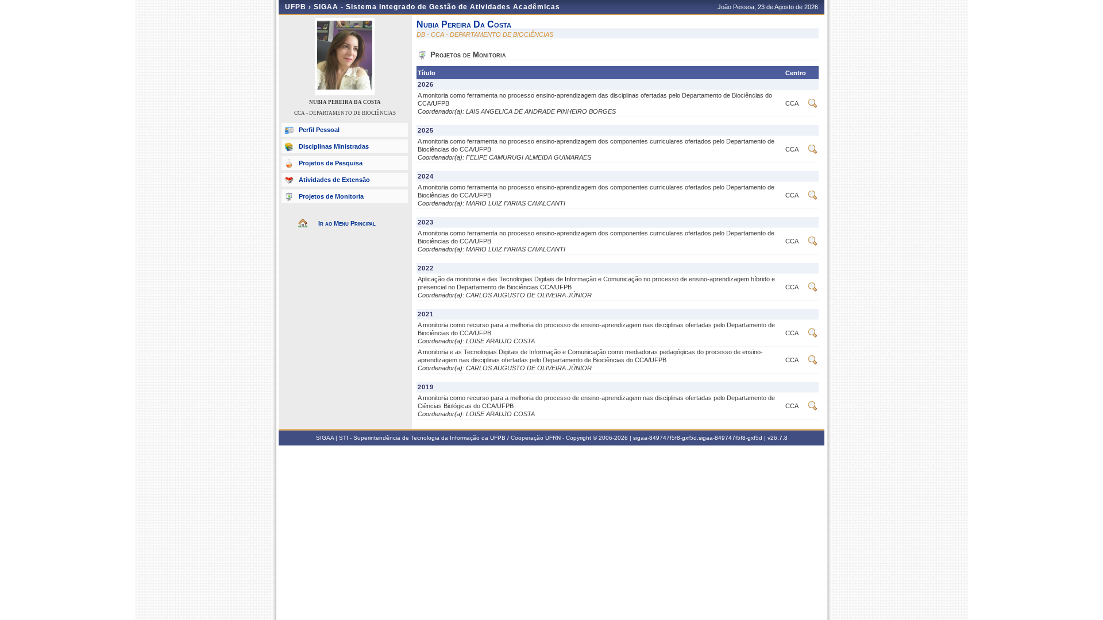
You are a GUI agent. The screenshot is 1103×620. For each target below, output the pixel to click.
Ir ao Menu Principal (347, 223)
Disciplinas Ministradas (334, 146)
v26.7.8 (778, 438)
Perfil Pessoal (319, 129)
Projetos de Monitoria (331, 196)
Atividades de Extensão (334, 179)
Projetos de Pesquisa (330, 163)
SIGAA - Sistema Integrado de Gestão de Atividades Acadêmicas (437, 7)
